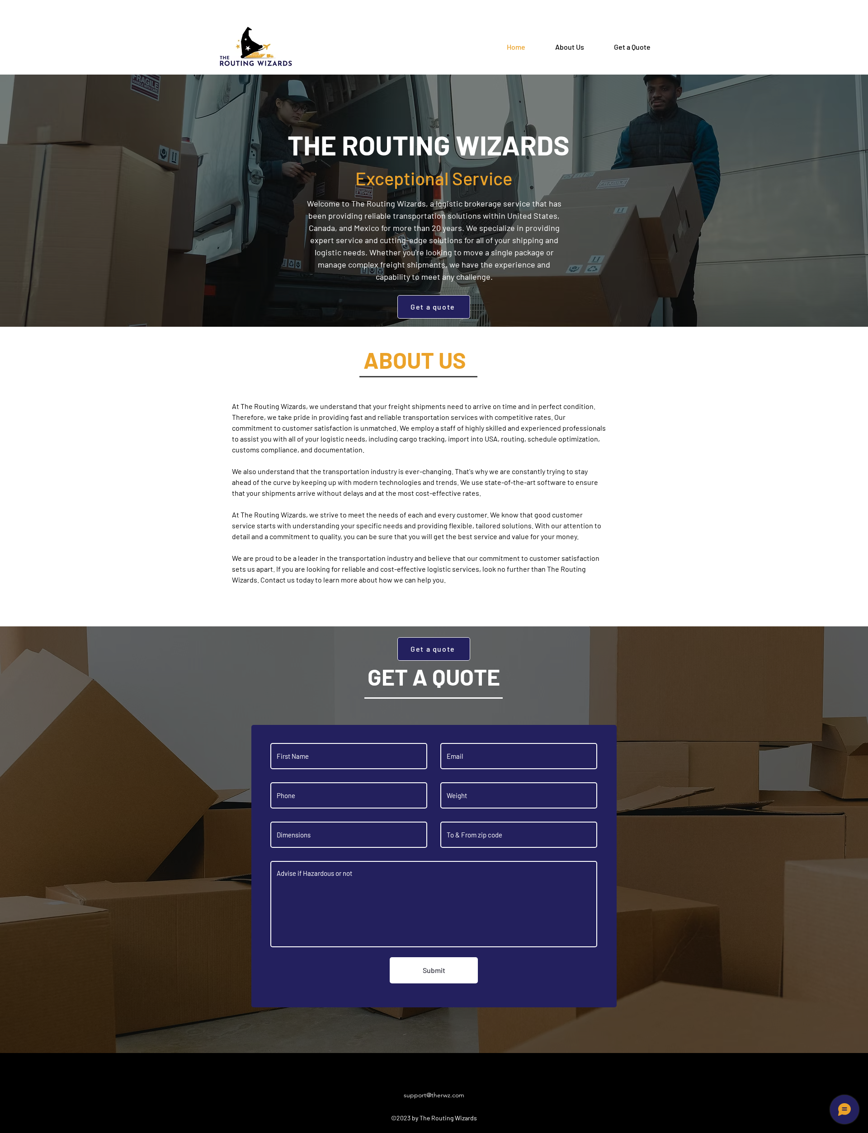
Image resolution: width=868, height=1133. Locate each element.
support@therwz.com (434, 1095)
